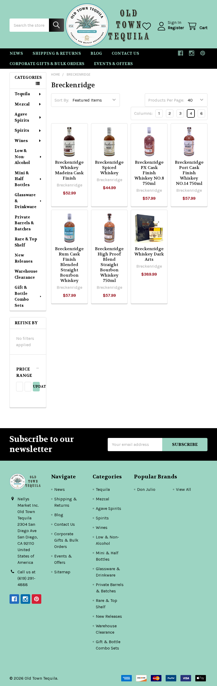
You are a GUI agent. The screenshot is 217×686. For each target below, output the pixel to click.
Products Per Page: (166, 100)
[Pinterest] (202, 53)
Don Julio (146, 489)
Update (36, 386)
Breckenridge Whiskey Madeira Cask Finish (69, 170)
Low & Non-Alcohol (22, 156)
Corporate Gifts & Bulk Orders (47, 63)
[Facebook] (180, 53)
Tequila (22, 94)
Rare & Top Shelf (26, 242)
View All (183, 489)
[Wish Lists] (148, 26)
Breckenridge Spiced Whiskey (109, 167)
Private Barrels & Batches (24, 223)
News (16, 53)
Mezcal (22, 104)
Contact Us (125, 53)
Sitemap (62, 571)
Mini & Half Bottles (22, 178)
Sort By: (62, 100)
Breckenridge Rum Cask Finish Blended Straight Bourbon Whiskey (69, 264)
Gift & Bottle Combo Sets (22, 296)
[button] (28, 372)
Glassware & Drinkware (26, 200)
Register (176, 27)
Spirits (22, 130)
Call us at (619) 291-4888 (26, 578)
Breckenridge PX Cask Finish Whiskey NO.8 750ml (149, 172)
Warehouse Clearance (26, 274)
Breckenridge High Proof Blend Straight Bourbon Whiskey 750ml (109, 264)
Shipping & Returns (57, 53)
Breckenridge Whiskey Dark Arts (149, 254)
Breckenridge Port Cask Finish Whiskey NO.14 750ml (189, 172)
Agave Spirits (22, 117)
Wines (21, 140)
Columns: (143, 113)
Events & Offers (113, 63)
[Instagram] (191, 53)
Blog (96, 53)
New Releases (24, 258)
